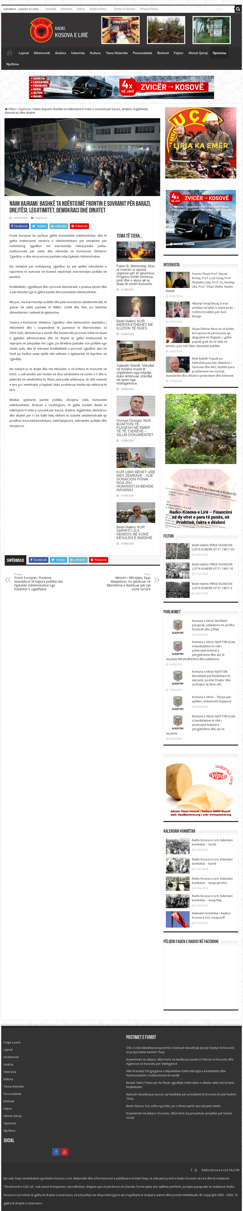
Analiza (60, 53)
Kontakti (51, 9)
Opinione (219, 53)
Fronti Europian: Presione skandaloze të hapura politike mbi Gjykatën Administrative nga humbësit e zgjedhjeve (38, 582)
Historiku (66, 9)
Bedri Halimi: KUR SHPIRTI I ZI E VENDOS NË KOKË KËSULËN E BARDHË (134, 532)
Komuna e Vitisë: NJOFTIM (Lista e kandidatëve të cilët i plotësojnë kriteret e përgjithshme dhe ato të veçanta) (200, 724)
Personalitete (142, 53)
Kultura (95, 53)
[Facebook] (56, 1152)
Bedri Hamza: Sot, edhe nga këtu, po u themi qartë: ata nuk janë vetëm (173, 1106)
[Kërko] (238, 9)
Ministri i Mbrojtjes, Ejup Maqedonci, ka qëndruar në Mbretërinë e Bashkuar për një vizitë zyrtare (128, 582)
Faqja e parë (10, 52)
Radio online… (99, 9)
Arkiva (81, 9)
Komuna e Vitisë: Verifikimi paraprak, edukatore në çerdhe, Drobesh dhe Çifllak (213, 625)
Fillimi (12, 109)
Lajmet (24, 53)
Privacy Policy (149, 9)
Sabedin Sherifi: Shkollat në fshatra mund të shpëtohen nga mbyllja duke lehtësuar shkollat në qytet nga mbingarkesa (135, 374)
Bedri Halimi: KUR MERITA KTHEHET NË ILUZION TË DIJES (135, 324)
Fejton (178, 53)
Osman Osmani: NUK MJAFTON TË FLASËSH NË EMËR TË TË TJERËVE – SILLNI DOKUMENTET (135, 427)
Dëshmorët (42, 53)
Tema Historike (117, 53)
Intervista (78, 53)
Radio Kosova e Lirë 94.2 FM (220, 1170)
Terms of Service (124, 9)
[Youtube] (64, 1152)
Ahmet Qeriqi (198, 53)
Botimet (163, 53)
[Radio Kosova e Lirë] (121, 30)
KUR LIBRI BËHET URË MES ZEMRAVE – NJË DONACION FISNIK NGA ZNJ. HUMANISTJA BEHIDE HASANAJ (136, 481)
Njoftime (12, 64)
